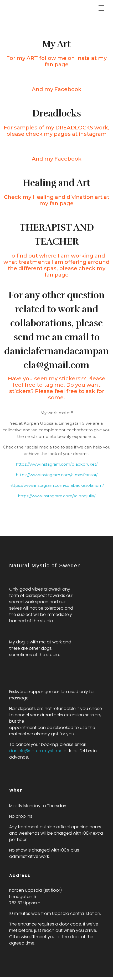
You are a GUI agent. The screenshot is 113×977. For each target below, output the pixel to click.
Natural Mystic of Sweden (45, 7)
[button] (101, 8)
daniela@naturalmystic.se (36, 751)
